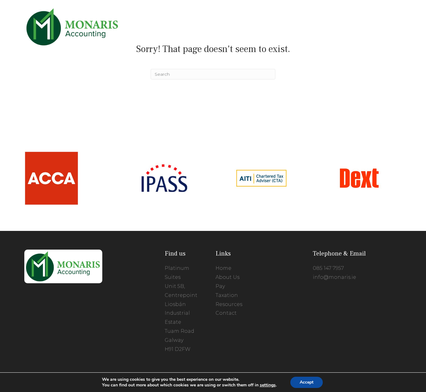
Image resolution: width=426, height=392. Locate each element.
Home (223, 268)
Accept (306, 382)
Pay (220, 286)
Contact (226, 313)
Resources (228, 304)
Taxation (226, 295)
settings (268, 385)
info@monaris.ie (334, 277)
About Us (227, 277)
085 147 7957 (328, 268)
